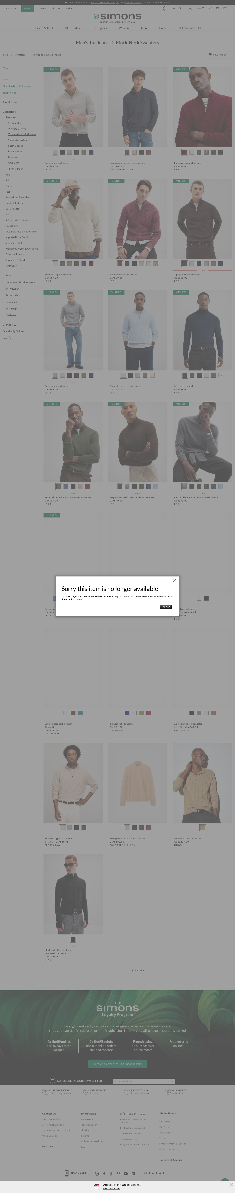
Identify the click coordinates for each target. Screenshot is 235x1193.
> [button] (166, 607)
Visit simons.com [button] (111, 1188)
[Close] (174, 580)
